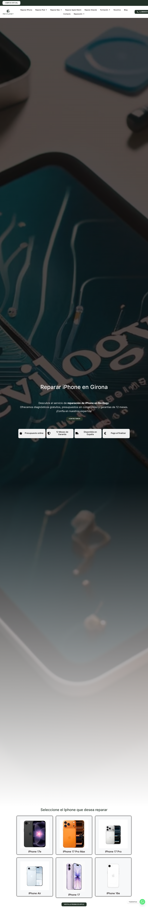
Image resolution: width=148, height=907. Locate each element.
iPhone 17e (34, 851)
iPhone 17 (74, 894)
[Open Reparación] (84, 14)
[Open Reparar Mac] (61, 10)
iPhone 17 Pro (113, 851)
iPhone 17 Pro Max (74, 851)
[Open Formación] (109, 10)
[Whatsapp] (142, 901)
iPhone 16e (113, 893)
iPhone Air (35, 893)
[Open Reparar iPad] (46, 10)
